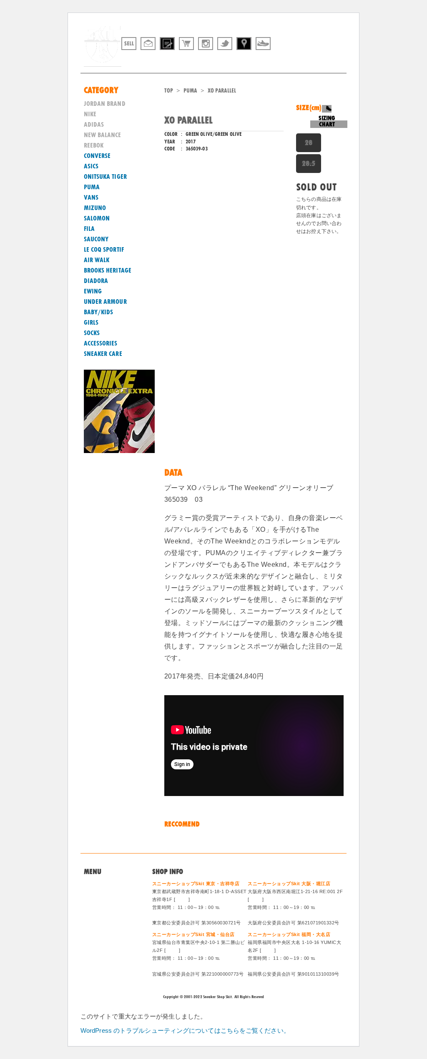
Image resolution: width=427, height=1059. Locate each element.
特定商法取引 (101, 915)
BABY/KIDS (98, 312)
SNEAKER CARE (103, 353)
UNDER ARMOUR (105, 301)
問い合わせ (98, 895)
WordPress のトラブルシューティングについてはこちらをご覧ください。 (185, 1030)
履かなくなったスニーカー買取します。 (298, 60)
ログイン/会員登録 (108, 935)
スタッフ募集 (101, 925)
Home (92, 884)
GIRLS (91, 322)
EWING (93, 291)
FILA (89, 228)
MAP (182, 899)
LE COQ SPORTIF (104, 249)
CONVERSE (97, 156)
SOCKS (92, 333)
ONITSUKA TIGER (105, 176)
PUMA (190, 90)
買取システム (101, 905)
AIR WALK (97, 260)
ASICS (91, 166)
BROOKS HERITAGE (108, 270)
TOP (168, 90)
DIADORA (96, 281)
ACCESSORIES (101, 343)
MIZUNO (95, 208)
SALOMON (97, 218)
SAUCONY (96, 239)
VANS (91, 197)
